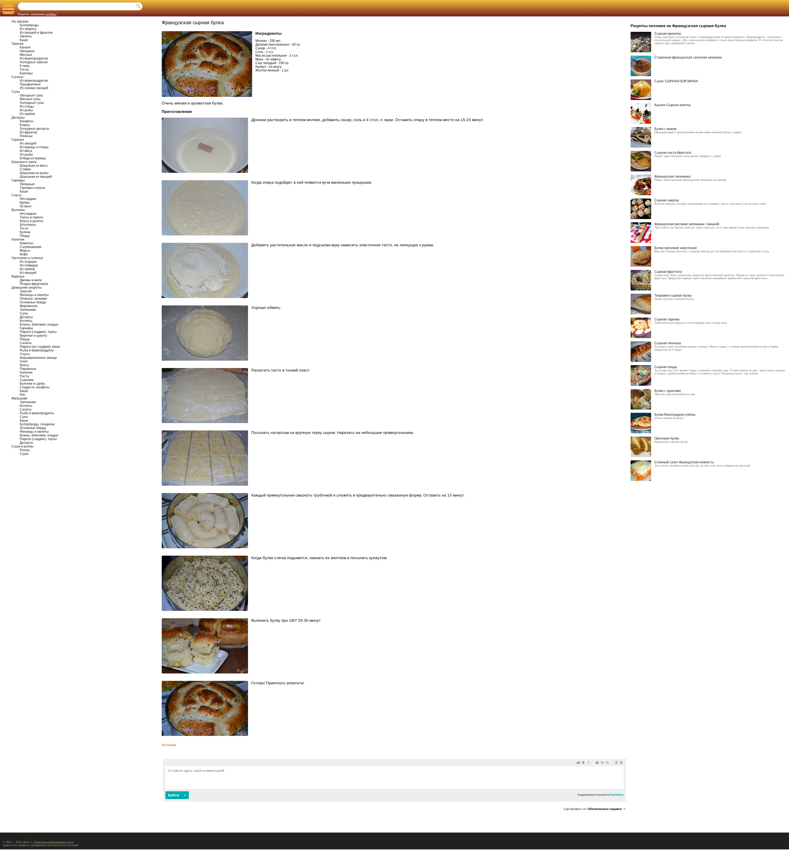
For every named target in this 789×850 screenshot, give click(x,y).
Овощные (27, 51)
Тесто (24, 228)
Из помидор (29, 265)
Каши (24, 40)
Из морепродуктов (34, 58)
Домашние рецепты (27, 287)
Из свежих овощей (34, 88)
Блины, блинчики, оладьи (39, 324)
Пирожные (28, 369)
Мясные (26, 54)
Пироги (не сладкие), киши (40, 346)
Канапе (25, 47)
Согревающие (31, 247)
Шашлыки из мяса (33, 165)
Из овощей (28, 143)
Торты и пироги (31, 217)
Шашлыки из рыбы (34, 173)
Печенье (26, 136)
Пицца (25, 235)
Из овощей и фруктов (36, 32)
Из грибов (27, 114)
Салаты (17, 77)
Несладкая (28, 213)
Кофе (24, 254)
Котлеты (26, 320)
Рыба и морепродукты (37, 350)
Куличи (25, 232)
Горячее (18, 139)
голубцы (50, 14)
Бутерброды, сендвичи (37, 424)
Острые (25, 206)
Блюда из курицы (33, 158)
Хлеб (24, 361)
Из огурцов (28, 261)
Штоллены (28, 224)
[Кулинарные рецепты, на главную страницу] (8, 8)
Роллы (25, 450)
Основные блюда (33, 302)
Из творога (28, 29)
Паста (24, 376)
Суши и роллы (22, 446)
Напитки (18, 239)
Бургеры (26, 73)
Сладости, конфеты (35, 387)
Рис (22, 394)
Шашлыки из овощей (36, 176)
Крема (24, 202)
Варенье (18, 276)
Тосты (24, 69)
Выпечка (18, 210)
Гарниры (18, 180)
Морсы (25, 250)
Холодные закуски (34, 62)
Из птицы (27, 106)
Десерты (18, 117)
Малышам (19, 398)
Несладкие (28, 199)
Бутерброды (29, 25)
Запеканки (28, 309)
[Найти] (138, 6)
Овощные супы (31, 95)
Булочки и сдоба (32, 383)
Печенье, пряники (33, 298)
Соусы (17, 195)
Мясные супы (30, 99)
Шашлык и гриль (24, 162)
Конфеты (26, 121)
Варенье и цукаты (33, 335)
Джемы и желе (31, 280)
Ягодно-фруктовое (34, 284)
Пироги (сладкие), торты (38, 332)
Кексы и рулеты (31, 221)
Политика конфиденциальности (53, 842)
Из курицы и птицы (34, 147)
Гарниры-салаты (32, 187)
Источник (169, 745)
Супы (16, 91)
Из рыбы (26, 110)
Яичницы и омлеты (34, 295)
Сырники (26, 380)
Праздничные (30, 84)
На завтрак (20, 21)
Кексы (24, 365)
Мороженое (29, 306)
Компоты (26, 243)
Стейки (25, 169)
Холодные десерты (34, 128)
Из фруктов (28, 132)
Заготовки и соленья (27, 258)
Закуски (17, 43)
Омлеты (26, 36)
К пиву (25, 66)
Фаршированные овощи (38, 357)
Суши (24, 453)
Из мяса (26, 151)
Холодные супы (32, 102)
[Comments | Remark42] (394, 786)
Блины (25, 125)
